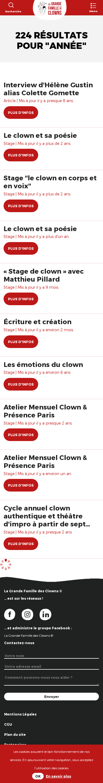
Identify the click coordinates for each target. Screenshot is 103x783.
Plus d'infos (21, 112)
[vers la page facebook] (13, 614)
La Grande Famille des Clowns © (28, 635)
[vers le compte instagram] (31, 614)
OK (38, 776)
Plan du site (15, 734)
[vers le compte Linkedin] (48, 614)
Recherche (10, 11)
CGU (8, 724)
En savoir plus (58, 776)
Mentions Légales (20, 714)
